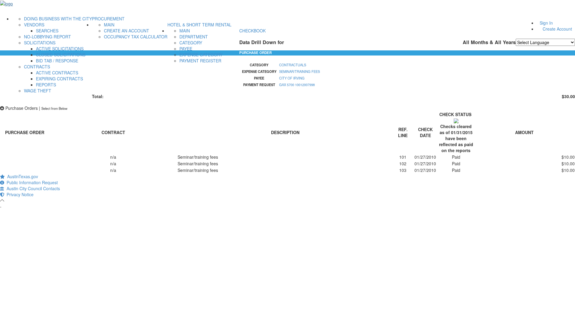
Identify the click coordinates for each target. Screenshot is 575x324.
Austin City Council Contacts (32, 188)
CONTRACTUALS (292, 64)
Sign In (546, 23)
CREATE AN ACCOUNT (126, 31)
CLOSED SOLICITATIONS (60, 55)
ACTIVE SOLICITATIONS (60, 49)
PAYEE (185, 49)
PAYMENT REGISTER (200, 61)
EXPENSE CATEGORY (201, 55)
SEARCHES (47, 31)
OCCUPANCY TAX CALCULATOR (135, 37)
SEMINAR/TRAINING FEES (299, 71)
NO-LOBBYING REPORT (47, 37)
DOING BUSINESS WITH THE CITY (58, 19)
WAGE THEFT (37, 91)
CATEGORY (190, 43)
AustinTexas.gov (21, 176)
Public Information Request (31, 182)
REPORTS (46, 85)
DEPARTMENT (193, 37)
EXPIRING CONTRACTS (59, 79)
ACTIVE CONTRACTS (57, 73)
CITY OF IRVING (292, 78)
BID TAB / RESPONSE (57, 61)
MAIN (109, 25)
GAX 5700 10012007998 (297, 84)
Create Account (557, 29)
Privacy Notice (19, 194)
